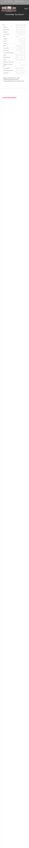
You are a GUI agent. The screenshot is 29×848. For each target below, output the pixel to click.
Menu (26, 8)
